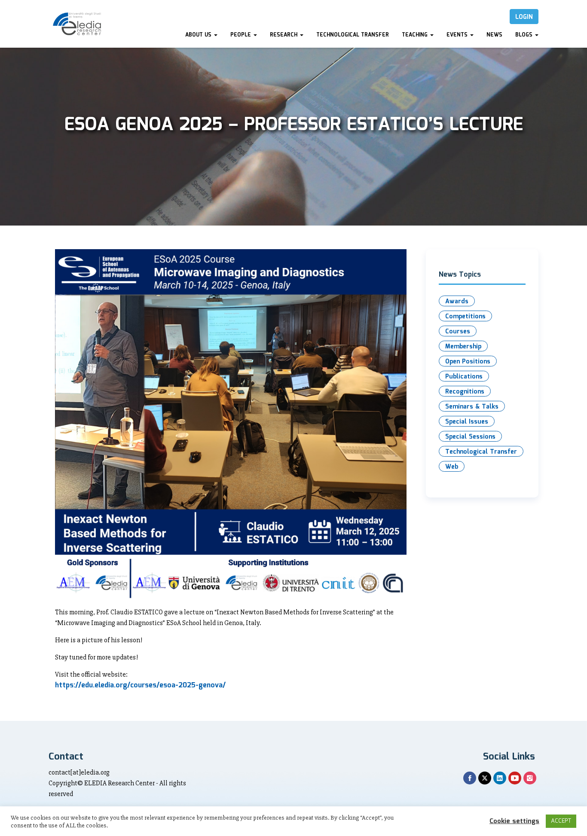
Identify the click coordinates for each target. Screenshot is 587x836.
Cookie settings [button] (514, 821)
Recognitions (464, 392)
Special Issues (466, 422)
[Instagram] (529, 778)
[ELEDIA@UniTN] (77, 24)
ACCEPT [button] (561, 821)
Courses (457, 331)
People (241, 35)
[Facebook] (469, 778)
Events (457, 35)
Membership (463, 346)
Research (284, 35)
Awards (456, 301)
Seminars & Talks (471, 407)
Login (524, 17)
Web (451, 467)
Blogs (524, 35)
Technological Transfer (352, 35)
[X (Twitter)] (484, 778)
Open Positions (467, 361)
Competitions (465, 316)
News (494, 35)
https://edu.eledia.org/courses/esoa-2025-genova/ (140, 685)
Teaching (415, 35)
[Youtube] (514, 778)
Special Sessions (470, 437)
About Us (199, 35)
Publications (464, 376)
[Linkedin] (499, 778)
